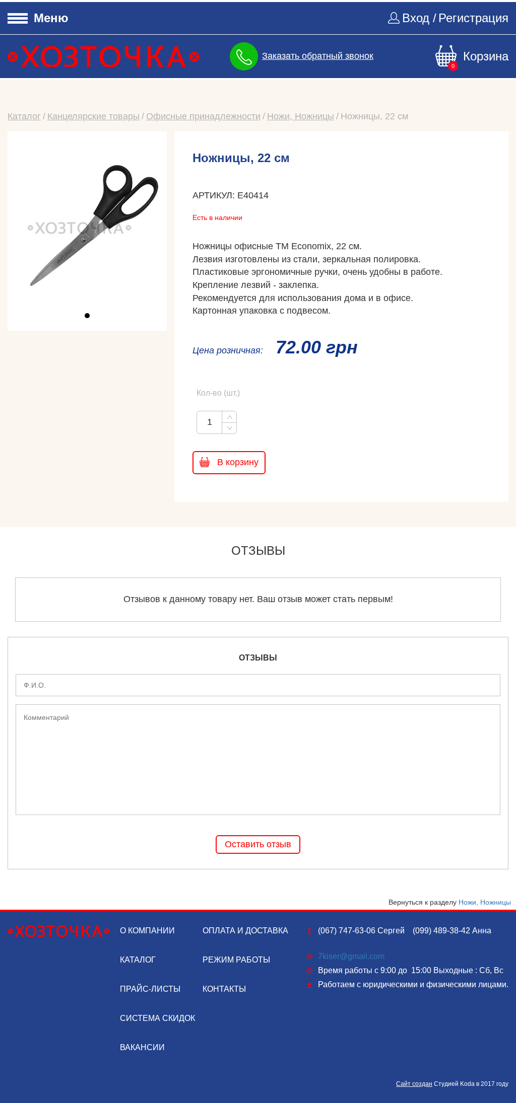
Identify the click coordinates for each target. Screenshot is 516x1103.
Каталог (24, 116)
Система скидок (157, 1018)
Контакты (224, 989)
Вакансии (142, 1047)
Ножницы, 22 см (374, 116)
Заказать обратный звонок (317, 56)
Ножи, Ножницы (300, 116)
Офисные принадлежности (203, 116)
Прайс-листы (150, 989)
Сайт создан (414, 1083)
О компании (147, 930)
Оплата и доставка (245, 930)
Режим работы (236, 959)
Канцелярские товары (93, 116)
